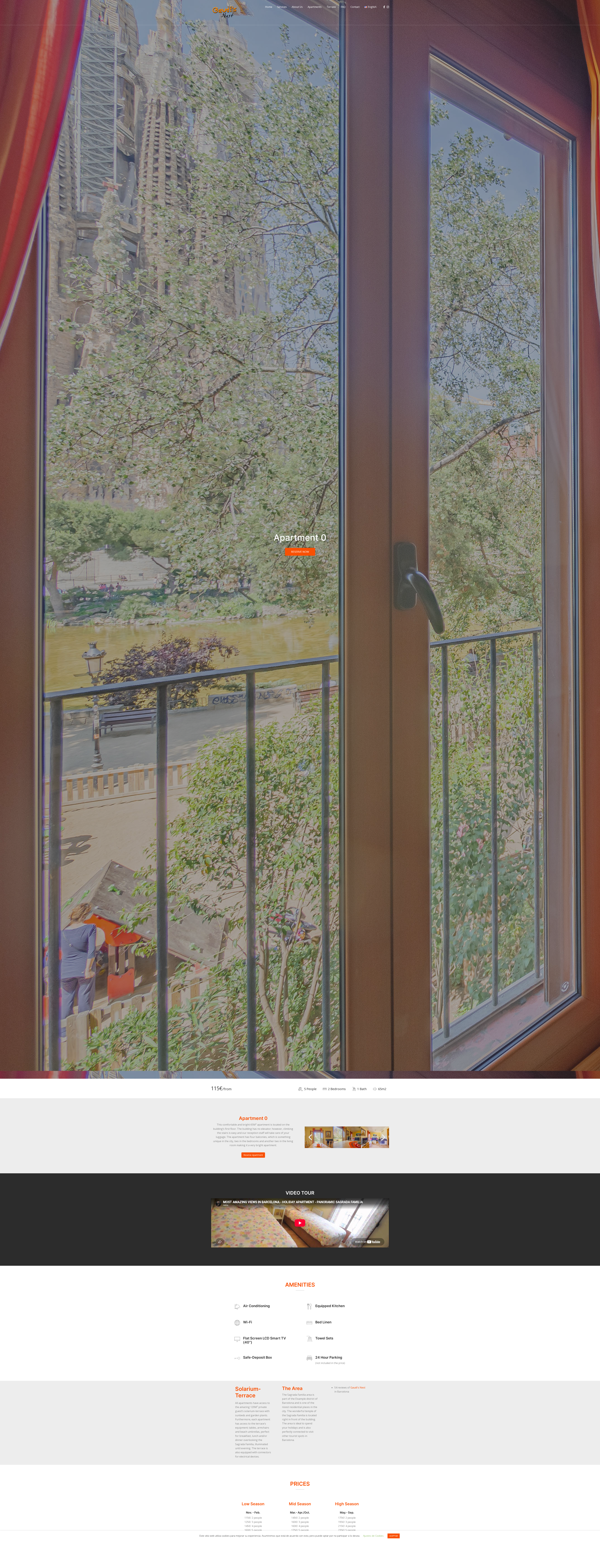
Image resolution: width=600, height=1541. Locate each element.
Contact (355, 7)
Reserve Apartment (253, 1154)
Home (268, 7)
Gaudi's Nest (357, 1387)
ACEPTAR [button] (393, 1535)
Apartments (315, 7)
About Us (297, 7)
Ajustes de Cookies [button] (373, 1535)
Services (282, 7)
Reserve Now (300, 551)
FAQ (343, 7)
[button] (310, 1137)
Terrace (331, 7)
